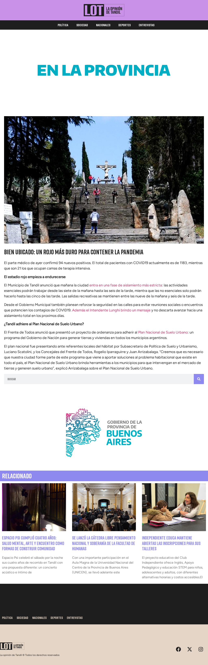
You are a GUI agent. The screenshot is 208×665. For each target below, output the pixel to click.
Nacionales (103, 25)
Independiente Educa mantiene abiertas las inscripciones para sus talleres (171, 543)
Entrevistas (146, 25)
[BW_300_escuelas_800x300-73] (104, 99)
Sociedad (82, 25)
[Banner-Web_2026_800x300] (104, 462)
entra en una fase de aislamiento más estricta (125, 285)
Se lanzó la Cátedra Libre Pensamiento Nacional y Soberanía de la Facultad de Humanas (103, 543)
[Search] (199, 379)
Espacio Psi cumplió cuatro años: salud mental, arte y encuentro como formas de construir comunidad (33, 543)
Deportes (124, 25)
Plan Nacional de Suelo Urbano (163, 332)
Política (63, 25)
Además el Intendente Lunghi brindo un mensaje (111, 310)
